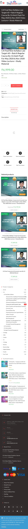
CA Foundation (7, 326)
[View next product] (25, 29)
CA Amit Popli (10, 93)
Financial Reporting (10, 310)
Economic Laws (9, 308)
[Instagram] (13, 507)
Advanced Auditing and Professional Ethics (15, 302)
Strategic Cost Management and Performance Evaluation (13, 321)
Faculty (4, 351)
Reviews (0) (14, 112)
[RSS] (21, 511)
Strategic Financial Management (13, 324)
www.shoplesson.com (12, 443)
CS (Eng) (5, 342)
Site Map (6, 494)
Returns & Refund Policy (9, 491)
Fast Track (5, 354)
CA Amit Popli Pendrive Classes (11, 449)
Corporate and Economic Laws (11, 198)
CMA (4, 335)
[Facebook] (9, 507)
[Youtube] (17, 511)
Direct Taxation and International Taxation (15, 306)
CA (4, 292)
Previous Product (7, 29)
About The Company (9, 482)
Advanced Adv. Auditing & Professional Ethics (16, 296)
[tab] (14, 109)
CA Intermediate (7, 328)
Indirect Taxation (10, 314)
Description (14, 109)
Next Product (21, 29)
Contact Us (6, 487)
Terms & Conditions (8, 496)
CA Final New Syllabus (9, 294)
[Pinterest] (5, 511)
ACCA (4, 289)
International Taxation (11, 316)
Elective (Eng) (6, 347)
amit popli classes (8, 97)
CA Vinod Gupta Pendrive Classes (11, 455)
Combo (5, 337)
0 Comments (10, 451)
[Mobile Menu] (27, 3)
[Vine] (13, 511)
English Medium (6, 349)
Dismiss (4, 526)
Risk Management (10, 318)
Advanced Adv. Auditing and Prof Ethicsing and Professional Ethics (15, 299)
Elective (5, 344)
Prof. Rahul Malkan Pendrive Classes (12, 461)
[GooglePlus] (17, 507)
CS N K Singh (19, 198)
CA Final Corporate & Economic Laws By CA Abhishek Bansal (14, 272)
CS (3, 339)
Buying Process (7, 485)
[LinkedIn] (21, 507)
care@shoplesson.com (12, 438)
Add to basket (16, 85)
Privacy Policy (7, 489)
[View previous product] (2, 29)
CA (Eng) (5, 332)
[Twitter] (5, 507)
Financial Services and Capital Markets (14, 312)
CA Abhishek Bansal (8, 233)
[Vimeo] (9, 511)
